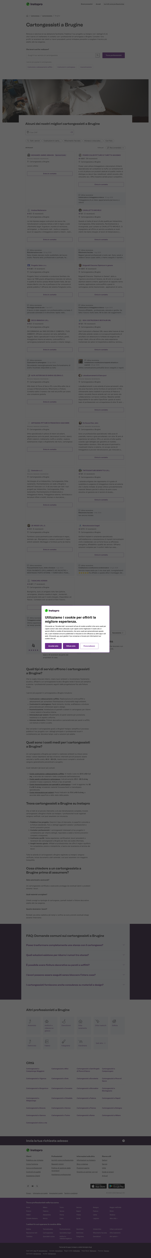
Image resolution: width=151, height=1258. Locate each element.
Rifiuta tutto (71, 646)
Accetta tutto (53, 646)
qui (58, 636)
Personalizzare (89, 646)
